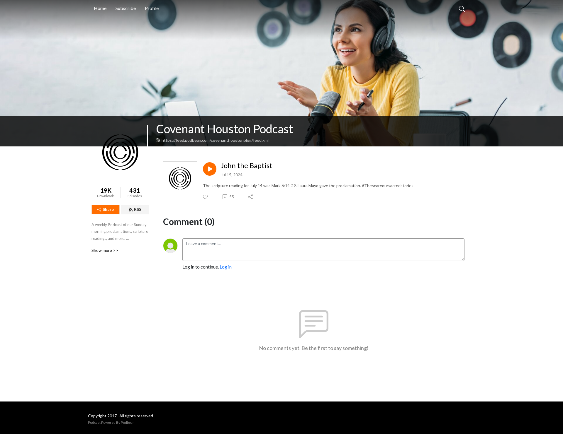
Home (100, 8)
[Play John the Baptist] (209, 169)
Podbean (128, 422)
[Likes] (205, 197)
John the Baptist (246, 165)
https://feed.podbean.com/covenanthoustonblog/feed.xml (215, 140)
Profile (152, 8)
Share (108, 209)
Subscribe (126, 8)
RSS (137, 209)
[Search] (462, 8)
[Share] (250, 197)
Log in (226, 266)
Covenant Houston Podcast (224, 129)
